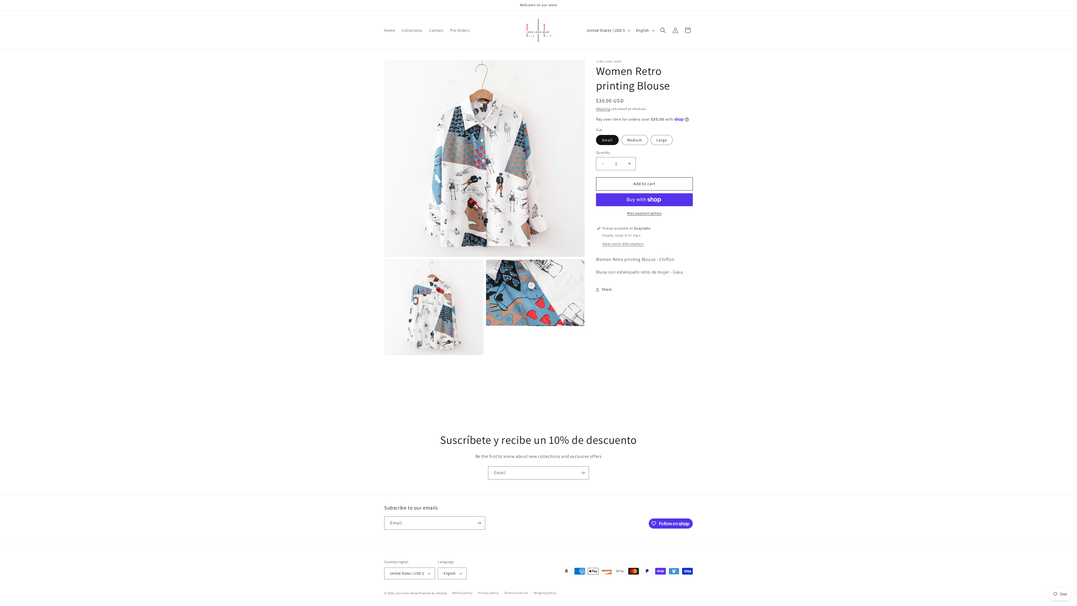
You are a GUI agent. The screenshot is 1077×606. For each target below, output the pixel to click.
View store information (623, 243)
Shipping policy (545, 593)
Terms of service (516, 593)
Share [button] (607, 289)
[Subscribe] (582, 472)
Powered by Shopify (432, 593)
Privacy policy (488, 593)
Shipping (603, 109)
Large (661, 140)
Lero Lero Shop (407, 593)
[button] (663, 30)
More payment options (644, 213)
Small (607, 140)
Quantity (603, 152)
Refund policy (462, 593)
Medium (634, 140)
